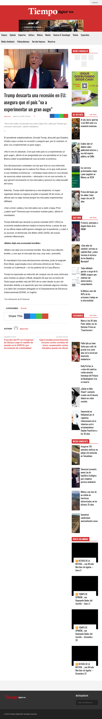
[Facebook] (74, 2)
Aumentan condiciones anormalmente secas (89, 518)
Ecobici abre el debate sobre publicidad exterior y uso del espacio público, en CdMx (89, 150)
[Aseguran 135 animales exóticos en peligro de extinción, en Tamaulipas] (76, 455)
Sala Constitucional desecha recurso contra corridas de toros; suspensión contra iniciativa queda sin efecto (53, 344)
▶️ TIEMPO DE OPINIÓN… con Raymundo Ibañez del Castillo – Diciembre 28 (83, 634)
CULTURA (77, 217)
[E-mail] (65, 116)
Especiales (85, 35)
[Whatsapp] (61, 116)
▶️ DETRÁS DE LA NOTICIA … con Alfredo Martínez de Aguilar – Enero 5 (84, 565)
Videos (75, 35)
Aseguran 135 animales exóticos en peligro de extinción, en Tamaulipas (89, 451)
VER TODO (93, 114)
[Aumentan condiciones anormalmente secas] (76, 523)
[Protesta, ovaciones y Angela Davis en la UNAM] (76, 231)
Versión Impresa (38, 41)
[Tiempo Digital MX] (51, 12)
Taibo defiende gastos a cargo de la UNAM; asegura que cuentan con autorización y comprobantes (89, 276)
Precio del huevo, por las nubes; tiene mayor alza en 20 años (89, 196)
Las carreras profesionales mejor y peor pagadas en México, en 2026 (89, 172)
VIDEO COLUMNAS (80, 539)
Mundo (48, 35)
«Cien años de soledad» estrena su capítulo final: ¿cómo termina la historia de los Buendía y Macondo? (89, 253)
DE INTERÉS (78, 114)
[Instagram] (82, 2)
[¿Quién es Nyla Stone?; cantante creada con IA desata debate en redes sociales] (76, 397)
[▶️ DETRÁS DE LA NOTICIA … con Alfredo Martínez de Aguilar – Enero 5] (85, 552)
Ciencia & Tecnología (61, 35)
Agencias (7, 116)
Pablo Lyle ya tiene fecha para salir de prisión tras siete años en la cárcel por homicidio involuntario (89, 351)
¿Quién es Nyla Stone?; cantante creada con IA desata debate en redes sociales (89, 395)
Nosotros (51, 41)
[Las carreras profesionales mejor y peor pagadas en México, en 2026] (76, 177)
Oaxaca (4, 35)
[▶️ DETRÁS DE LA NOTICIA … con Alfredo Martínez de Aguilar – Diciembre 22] (85, 656)
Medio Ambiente (7, 41)
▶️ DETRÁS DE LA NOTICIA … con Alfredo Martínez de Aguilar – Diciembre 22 (84, 668)
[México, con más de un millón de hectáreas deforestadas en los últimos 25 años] (76, 500)
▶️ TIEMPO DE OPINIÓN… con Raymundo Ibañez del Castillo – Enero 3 (83, 599)
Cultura (31, 35)
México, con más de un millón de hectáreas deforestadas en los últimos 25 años (89, 498)
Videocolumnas (23, 41)
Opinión (13, 35)
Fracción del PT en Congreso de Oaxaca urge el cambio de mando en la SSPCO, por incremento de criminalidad (18, 344)
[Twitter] (78, 2)
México (40, 35)
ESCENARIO (78, 315)
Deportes (22, 35)
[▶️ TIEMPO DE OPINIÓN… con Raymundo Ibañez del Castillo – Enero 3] (85, 586)
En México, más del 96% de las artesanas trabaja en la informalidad (89, 295)
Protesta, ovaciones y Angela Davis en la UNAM (89, 226)
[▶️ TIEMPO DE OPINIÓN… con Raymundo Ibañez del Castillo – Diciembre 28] (85, 619)
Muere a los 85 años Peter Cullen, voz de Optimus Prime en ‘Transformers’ (89, 325)
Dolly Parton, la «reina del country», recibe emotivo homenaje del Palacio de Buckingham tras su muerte (89, 374)
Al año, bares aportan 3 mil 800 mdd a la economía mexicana (89, 123)
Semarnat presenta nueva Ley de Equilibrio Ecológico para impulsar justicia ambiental (88, 476)
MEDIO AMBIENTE (80, 441)
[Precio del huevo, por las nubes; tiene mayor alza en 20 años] (76, 201)
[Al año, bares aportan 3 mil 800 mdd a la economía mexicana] (76, 128)
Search (95, 3)
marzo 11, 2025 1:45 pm (21, 116)
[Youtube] (86, 2)
